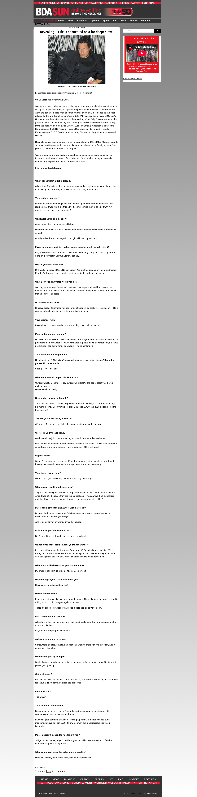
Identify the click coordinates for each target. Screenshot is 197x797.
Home (61, 20)
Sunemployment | (81, 3)
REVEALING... (42, 24)
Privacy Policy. (53, 793)
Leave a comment (84, 93)
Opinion (95, 20)
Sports (106, 20)
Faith (123, 20)
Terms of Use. (43, 793)
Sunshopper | (61, 3)
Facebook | (111, 3)
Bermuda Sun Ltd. (136, 793)
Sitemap (62, 793)
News (70, 20)
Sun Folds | (46, 3)
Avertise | (98, 3)
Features (145, 20)
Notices (134, 20)
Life (115, 20)
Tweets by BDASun (132, 78)
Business (82, 20)
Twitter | (136, 3)
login (48, 771)
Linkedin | (124, 3)
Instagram (148, 3)
